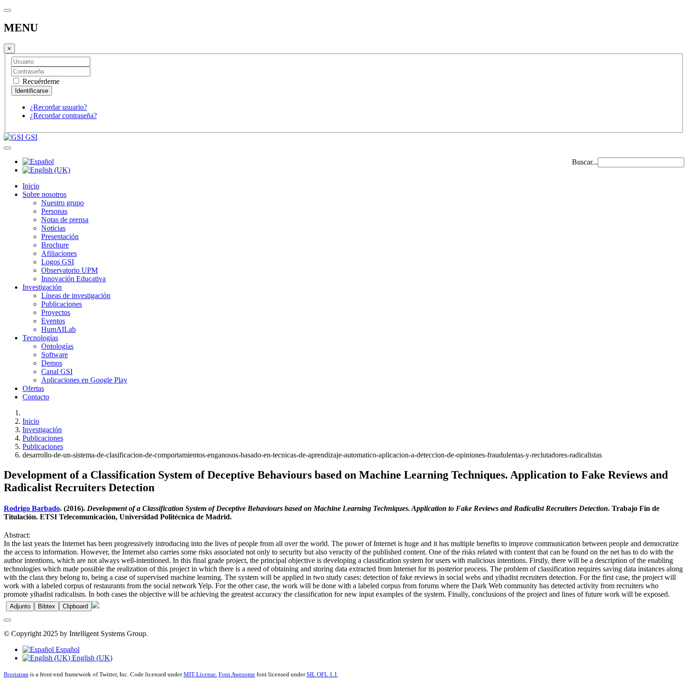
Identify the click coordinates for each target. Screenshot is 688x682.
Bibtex (46, 606)
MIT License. (200, 674)
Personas (54, 211)
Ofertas (33, 388)
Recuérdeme (40, 81)
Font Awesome (237, 674)
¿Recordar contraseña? (63, 116)
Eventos (53, 321)
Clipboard (75, 606)
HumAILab (58, 329)
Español (67, 649)
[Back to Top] (7, 620)
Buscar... (585, 162)
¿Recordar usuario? (58, 107)
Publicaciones (61, 304)
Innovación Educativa (73, 279)
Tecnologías (40, 338)
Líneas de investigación (75, 296)
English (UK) (91, 658)
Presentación (60, 236)
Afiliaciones (59, 253)
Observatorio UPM (69, 270)
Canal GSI (57, 371)
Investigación (42, 287)
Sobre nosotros (44, 194)
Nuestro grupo (62, 203)
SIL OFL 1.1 (322, 674)
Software (54, 355)
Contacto (35, 397)
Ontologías (57, 346)
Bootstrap (16, 674)
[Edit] (95, 606)
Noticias (53, 228)
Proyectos (55, 312)
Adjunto (20, 606)
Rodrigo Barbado (32, 508)
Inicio (30, 186)
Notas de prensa (64, 220)
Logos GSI (57, 262)
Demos (51, 363)
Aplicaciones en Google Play (84, 380)
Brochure (55, 245)
